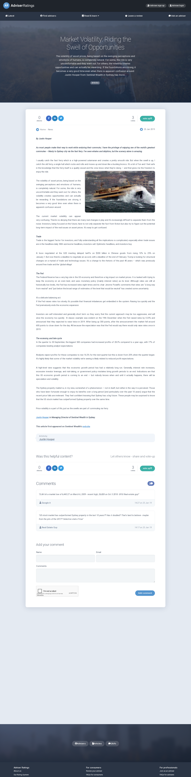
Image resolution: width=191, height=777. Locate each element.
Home (43, 129)
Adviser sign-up (157, 5)
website (86, 426)
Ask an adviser (178, 16)
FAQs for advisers (167, 775)
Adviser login (178, 5)
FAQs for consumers (94, 775)
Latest (11, 16)
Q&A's (113, 743)
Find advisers (49, 16)
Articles (98, 743)
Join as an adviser (167, 771)
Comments (41, 566)
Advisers (81, 743)
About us (17, 771)
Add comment (145, 593)
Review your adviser (94, 771)
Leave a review (135, 16)
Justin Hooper (42, 417)
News (50, 129)
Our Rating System (21, 775)
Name (39, 552)
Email (98, 552)
